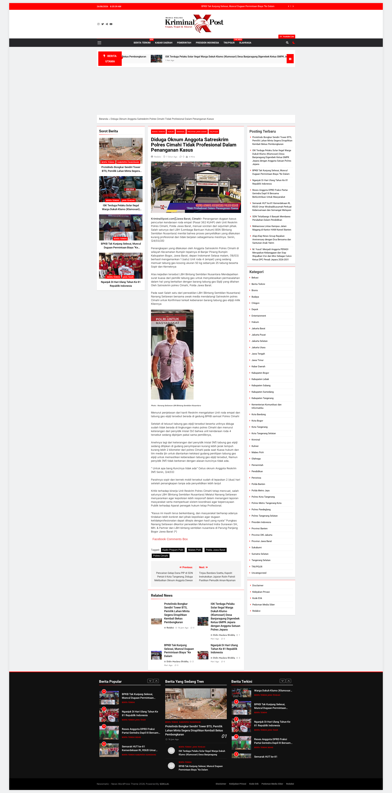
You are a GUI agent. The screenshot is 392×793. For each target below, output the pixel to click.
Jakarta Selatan (260, 341)
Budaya (255, 296)
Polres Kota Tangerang (263, 496)
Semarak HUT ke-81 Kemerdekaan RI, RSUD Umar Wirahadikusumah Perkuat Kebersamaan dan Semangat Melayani (272, 206)
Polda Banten (258, 484)
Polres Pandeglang (261, 509)
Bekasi (255, 277)
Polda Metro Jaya (261, 490)
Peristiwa (256, 477)
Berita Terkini (143, 41)
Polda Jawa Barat (215, 549)
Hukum (171, 131)
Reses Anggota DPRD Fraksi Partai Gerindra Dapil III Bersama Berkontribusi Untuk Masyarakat (270, 193)
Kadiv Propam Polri (172, 549)
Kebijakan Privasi (261, 592)
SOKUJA (164, 784)
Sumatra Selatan (260, 554)
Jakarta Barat (258, 328)
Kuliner (255, 446)
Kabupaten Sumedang (263, 392)
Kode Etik (257, 598)
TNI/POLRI (230, 41)
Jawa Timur (128, 277)
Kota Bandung (259, 414)
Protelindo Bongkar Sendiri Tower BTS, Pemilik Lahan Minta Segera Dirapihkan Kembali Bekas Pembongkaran (272, 140)
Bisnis (255, 290)
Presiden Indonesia (207, 42)
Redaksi (157, 156)
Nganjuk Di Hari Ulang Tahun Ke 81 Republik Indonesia (246, 9)
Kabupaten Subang (261, 385)
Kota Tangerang (260, 427)
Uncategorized (259, 573)
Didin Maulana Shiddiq (224, 634)
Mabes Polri (194, 549)
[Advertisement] (196, 90)
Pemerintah (184, 42)
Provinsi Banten (260, 528)
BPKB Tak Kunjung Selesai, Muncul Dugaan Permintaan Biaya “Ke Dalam (237, 3)
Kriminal (181, 131)
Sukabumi (257, 547)
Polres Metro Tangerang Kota (266, 503)
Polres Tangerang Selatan (265, 515)
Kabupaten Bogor (260, 373)
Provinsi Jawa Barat (197, 131)
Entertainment (259, 315)
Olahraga (245, 42)
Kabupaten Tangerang (128, 162)
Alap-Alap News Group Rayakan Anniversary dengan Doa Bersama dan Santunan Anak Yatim (271, 239)
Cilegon (255, 303)
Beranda (103, 118)
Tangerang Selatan (261, 560)
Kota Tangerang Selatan (264, 433)
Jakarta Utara (258, 347)
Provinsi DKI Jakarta (262, 535)
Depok (255, 309)
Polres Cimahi (160, 555)
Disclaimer (257, 585)
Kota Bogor (257, 420)
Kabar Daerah (163, 42)
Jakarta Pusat (259, 334)
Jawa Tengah (128, 200)
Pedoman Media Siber (263, 604)
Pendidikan (257, 471)
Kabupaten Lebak (260, 379)
